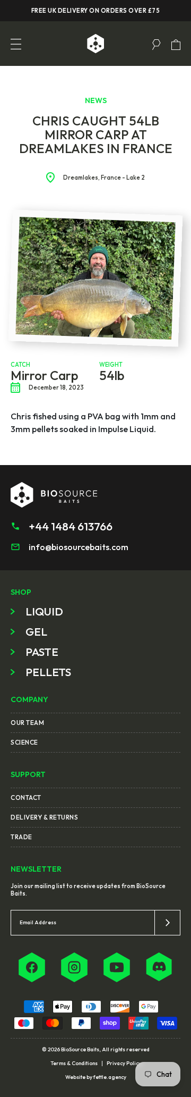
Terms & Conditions (74, 1063)
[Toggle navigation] (16, 43)
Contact (26, 797)
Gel (36, 631)
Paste (41, 651)
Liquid (44, 611)
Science (24, 742)
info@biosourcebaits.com (78, 547)
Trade (21, 837)
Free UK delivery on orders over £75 (95, 10)
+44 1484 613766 (70, 526)
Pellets (48, 672)
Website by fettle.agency (95, 1077)
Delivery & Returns (44, 817)
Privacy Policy (124, 1063)
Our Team (27, 723)
